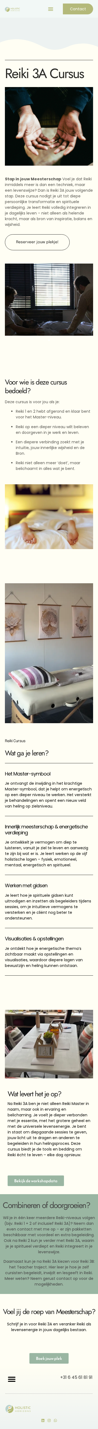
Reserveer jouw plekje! (37, 242)
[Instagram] (49, 1420)
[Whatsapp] (55, 1420)
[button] (51, 9)
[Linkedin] (43, 1420)
